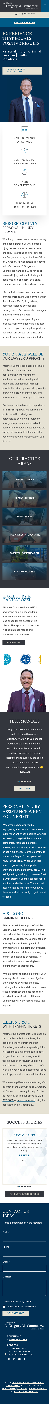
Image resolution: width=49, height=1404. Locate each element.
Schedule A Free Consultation (16, 70)
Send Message (15, 1313)
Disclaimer (8, 1301)
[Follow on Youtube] (19, 1359)
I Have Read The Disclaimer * (21, 1306)
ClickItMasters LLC (26, 1391)
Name (6, 1232)
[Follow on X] (9, 1359)
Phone (6, 1247)
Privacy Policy (23, 1301)
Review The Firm (24, 22)
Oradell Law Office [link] (20, 1355)
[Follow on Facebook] (25, 1359)
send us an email (26, 1100)
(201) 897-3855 (26, 13)
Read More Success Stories (24, 1194)
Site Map (22, 1388)
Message (7, 1277)
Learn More (13, 642)
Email (6, 1262)
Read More (24, 788)
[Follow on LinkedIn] (14, 1359)
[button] (18, 781)
